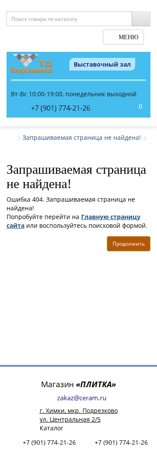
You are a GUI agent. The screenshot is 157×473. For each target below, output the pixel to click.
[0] (131, 107)
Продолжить (129, 243)
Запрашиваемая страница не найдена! (82, 137)
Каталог (51, 428)
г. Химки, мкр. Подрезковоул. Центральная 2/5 (79, 414)
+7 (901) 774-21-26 (60, 108)
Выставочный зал (102, 64)
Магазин (78, 384)
